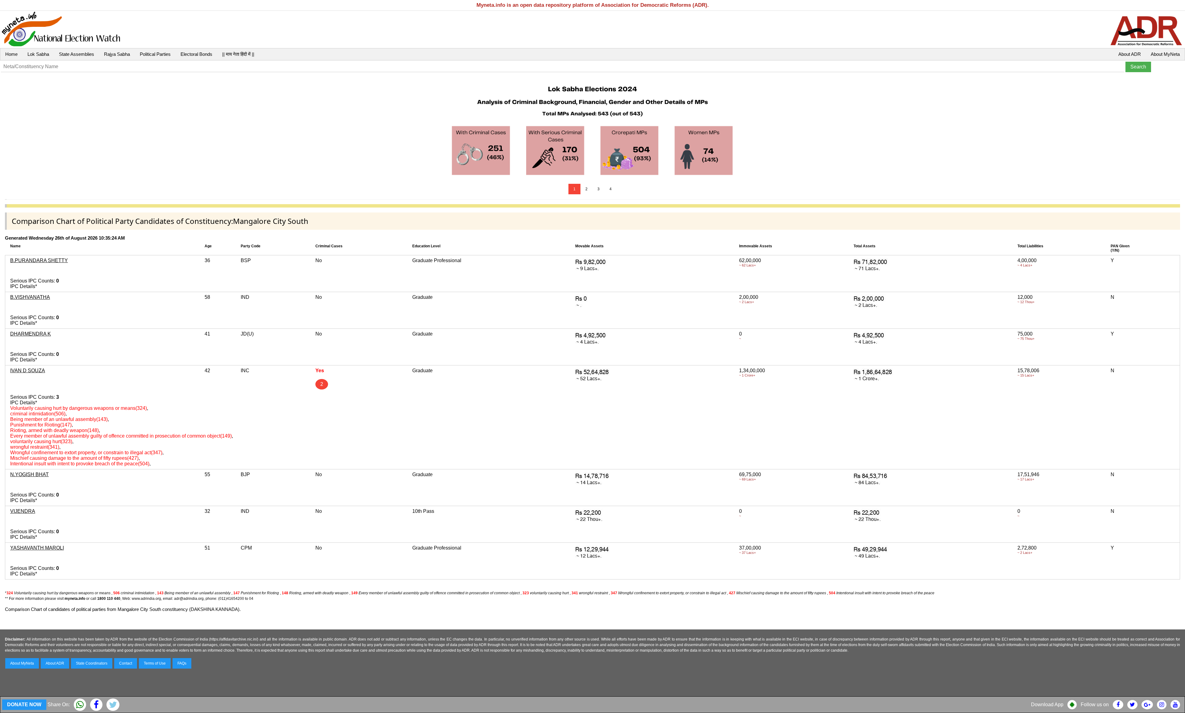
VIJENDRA (22, 511)
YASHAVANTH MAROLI (37, 547)
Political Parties (155, 54)
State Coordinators (91, 663)
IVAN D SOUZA (27, 370)
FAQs (181, 663)
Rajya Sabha (117, 54)
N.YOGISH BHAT (29, 474)
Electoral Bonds (196, 54)
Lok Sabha (38, 54)
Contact (125, 663)
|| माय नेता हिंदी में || (238, 54)
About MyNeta (1165, 54)
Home (11, 54)
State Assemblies (76, 54)
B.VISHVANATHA (30, 297)
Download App (1047, 704)
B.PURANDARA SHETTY (39, 260)
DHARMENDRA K (30, 333)
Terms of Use (155, 663)
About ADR (1129, 54)
